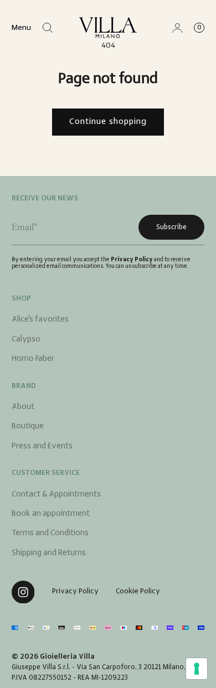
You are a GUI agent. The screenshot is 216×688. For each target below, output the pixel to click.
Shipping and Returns (49, 553)
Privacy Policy (132, 260)
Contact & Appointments (56, 494)
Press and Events (42, 446)
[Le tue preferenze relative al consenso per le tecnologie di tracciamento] (196, 668)
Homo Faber (33, 359)
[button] (48, 28)
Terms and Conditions (50, 533)
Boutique (28, 426)
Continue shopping (108, 121)
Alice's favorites (40, 319)
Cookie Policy (138, 591)
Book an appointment (51, 514)
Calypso (26, 339)
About (23, 407)
